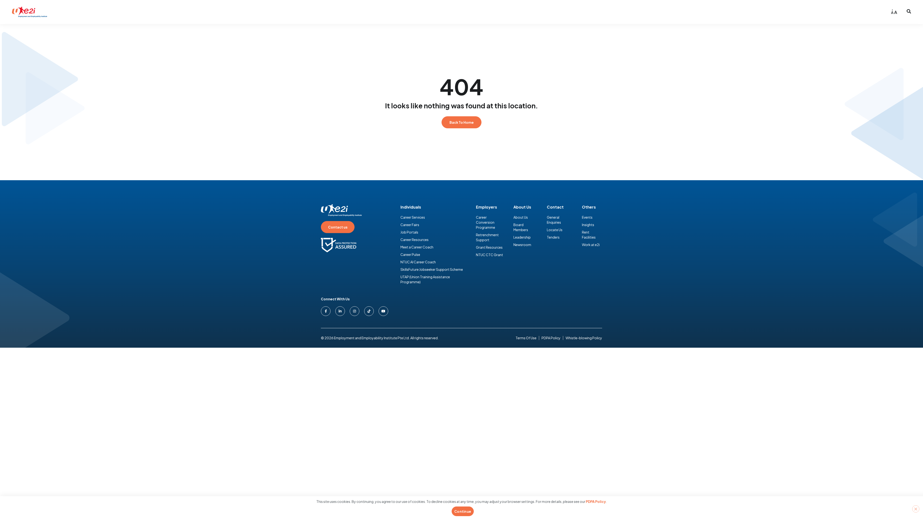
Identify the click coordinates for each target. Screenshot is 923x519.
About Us (522, 207)
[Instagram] (354, 311)
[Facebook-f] (326, 311)
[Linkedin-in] (340, 311)
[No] (915, 509)
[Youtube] (383, 311)
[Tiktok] (369, 311)
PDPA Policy (596, 501)
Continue (462, 511)
